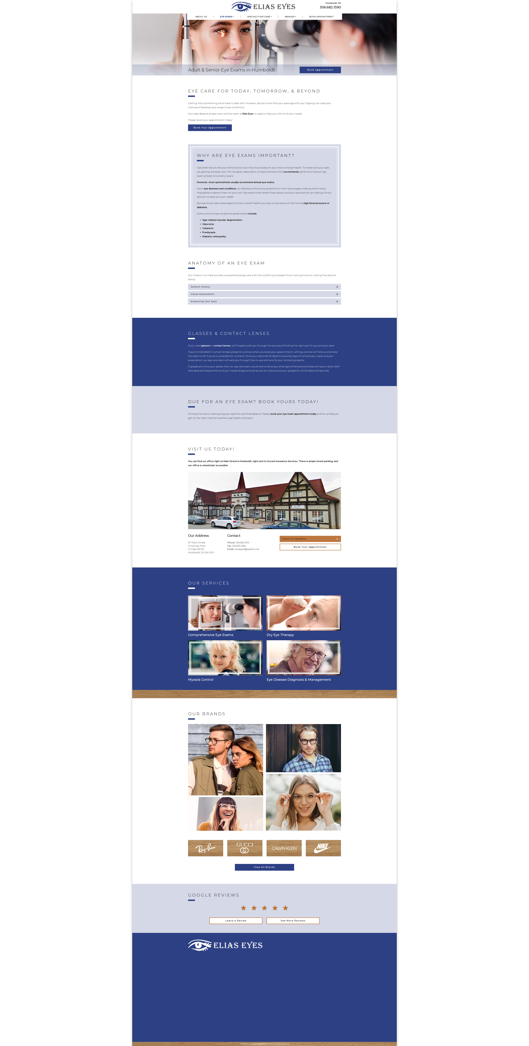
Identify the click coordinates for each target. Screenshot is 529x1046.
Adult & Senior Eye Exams (241, 968)
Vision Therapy (275, 978)
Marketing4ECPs (259, 1044)
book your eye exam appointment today (293, 414)
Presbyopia (208, 232)
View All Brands (264, 867)
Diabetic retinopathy (214, 236)
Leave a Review (236, 920)
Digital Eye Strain (277, 993)
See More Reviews (293, 920)
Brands (289, 16)
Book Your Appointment (209, 127)
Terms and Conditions (201, 984)
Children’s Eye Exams (239, 973)
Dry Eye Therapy (276, 968)
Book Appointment (321, 16)
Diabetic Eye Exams (238, 978)
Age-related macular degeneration (222, 220)
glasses (205, 345)
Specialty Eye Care (258, 16)
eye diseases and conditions (220, 188)
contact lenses (222, 345)
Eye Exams (226, 16)
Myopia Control (276, 973)
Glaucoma (208, 224)
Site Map (193, 973)
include (252, 213)
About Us (201, 16)
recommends (291, 172)
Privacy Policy (196, 978)
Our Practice (195, 968)
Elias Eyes (247, 113)
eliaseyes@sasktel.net (246, 549)
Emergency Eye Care (320, 971)
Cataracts (208, 228)
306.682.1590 (330, 7)
